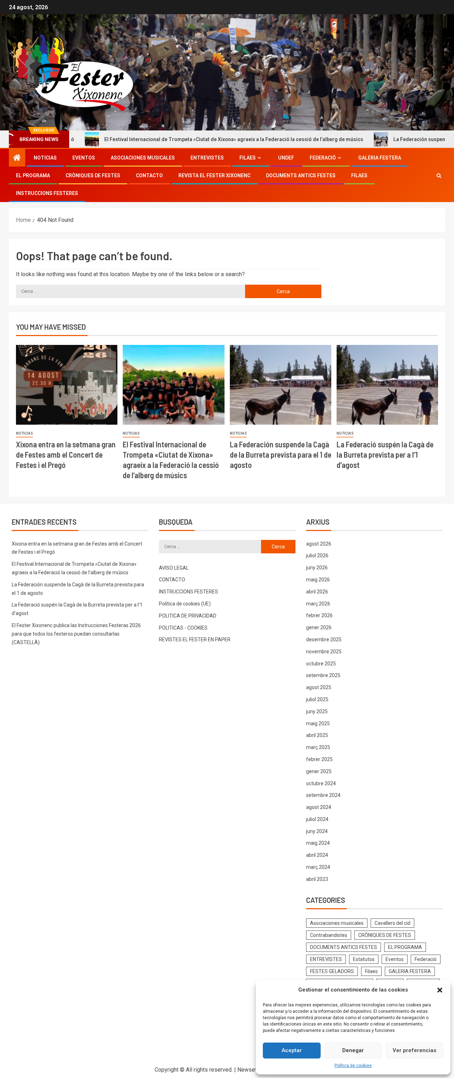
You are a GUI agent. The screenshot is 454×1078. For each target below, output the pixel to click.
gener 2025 (319, 771)
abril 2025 (317, 735)
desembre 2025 (324, 639)
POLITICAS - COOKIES (183, 628)
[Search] (438, 175)
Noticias (45, 158)
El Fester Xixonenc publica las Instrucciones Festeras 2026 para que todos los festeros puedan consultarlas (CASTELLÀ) (76, 633)
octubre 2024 (321, 783)
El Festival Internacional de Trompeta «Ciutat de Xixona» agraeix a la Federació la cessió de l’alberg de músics (198, 139)
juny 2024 (317, 831)
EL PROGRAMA (33, 175)
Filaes (247, 158)
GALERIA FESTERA (379, 158)
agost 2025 (318, 687)
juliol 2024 (317, 819)
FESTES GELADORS (332, 971)
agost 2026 (318, 544)
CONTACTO (149, 175)
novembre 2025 (324, 651)
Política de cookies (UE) (185, 604)
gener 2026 (319, 627)
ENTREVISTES (207, 158)
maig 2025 (318, 723)
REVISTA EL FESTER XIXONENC (214, 175)
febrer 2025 (319, 759)
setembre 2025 (323, 675)
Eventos (83, 158)
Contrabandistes (328, 935)
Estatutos (364, 959)
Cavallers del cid (392, 923)
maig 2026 (318, 579)
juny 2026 (317, 567)
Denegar (353, 1050)
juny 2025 (317, 711)
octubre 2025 (321, 663)
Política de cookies (353, 1065)
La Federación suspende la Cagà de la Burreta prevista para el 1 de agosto (280, 455)
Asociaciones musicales (143, 158)
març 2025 (318, 747)
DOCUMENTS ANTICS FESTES (301, 175)
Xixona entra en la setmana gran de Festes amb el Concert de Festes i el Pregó (66, 455)
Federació (323, 158)
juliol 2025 (317, 699)
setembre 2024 (323, 795)
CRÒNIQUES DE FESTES (93, 175)
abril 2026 (317, 591)
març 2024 (318, 867)
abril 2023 (317, 879)
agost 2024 (318, 807)
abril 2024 (317, 855)
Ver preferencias (414, 1050)
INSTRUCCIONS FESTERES (47, 193)
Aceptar (292, 1050)
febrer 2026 (319, 615)
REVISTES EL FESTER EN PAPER (195, 639)
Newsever (250, 1069)
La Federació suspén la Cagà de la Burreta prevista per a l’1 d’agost (385, 455)
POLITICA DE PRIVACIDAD (187, 616)
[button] (439, 990)
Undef (286, 158)
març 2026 (318, 604)
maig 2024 (318, 843)
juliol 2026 (317, 555)
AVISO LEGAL (174, 568)
